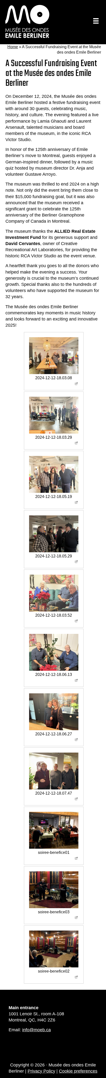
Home (12, 47)
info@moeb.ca (36, 1029)
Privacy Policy (41, 1071)
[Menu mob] (96, 21)
